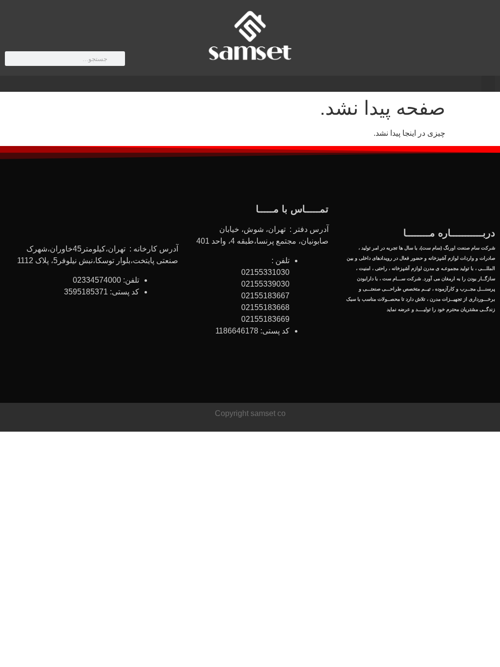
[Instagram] (417, 41)
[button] (488, 84)
